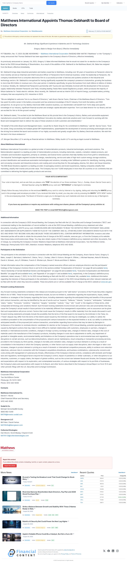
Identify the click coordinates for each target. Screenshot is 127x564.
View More (74, 472)
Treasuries (50, 13)
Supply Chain (39, 514)
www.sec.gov (106, 282)
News (22, 13)
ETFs (23, 8)
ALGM (49, 514)
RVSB (47, 500)
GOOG (82, 489)
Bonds (37, 500)
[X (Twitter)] (104, 553)
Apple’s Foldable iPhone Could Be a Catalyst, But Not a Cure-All (48, 534)
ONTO (56, 514)
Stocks (15, 8)
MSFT (53, 527)
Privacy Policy (65, 554)
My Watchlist (105, 3)
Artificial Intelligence (40, 485)
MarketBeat (27, 485)
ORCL (81, 500)
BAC (81, 486)
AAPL (53, 540)
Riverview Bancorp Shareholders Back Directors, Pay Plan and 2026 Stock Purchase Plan (49, 493)
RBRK (56, 527)
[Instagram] (117, 553)
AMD (81, 483)
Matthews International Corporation (54, 54)
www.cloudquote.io (69, 550)
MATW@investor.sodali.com (11, 414)
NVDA (81, 497)
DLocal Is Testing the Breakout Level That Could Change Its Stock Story (48, 478)
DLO (52, 485)
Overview (15, 13)
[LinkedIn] (113, 553)
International (40, 13)
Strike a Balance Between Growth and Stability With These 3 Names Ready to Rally (49, 508)
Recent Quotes (89, 3)
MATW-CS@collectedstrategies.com (15, 436)
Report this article (9, 465)
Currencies (30, 13)
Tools (31, 8)
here (105, 268)
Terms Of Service (76, 554)
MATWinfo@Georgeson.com (12, 425)
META (81, 492)
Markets (5, 8)
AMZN (82, 478)
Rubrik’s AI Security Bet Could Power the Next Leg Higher (45, 521)
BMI (53, 514)
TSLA (81, 502)
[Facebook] (109, 553)
